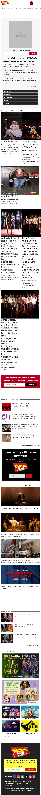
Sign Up (33, 53)
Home (3, 8)
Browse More (30, 445)
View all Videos (32, 646)
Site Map (26, 783)
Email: (20, 766)
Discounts (18, 737)
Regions (18, 783)
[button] (31, 3)
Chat (15, 8)
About (15, 781)
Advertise (8, 781)
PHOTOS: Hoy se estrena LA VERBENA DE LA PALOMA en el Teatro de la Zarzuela (10, 150)
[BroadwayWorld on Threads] (30, 777)
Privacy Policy (26, 790)
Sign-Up (30, 769)
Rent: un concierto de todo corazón (28, 285)
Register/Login (32, 8)
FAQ (7, 103)
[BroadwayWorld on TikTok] (26, 777)
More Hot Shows (6, 737)
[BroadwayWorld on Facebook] (15, 777)
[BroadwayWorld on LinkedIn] (22, 777)
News (8, 94)
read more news (31, 86)
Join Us (29, 781)
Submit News (9, 783)
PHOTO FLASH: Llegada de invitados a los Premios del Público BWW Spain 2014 (18, 79)
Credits (9, 97)
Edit (7, 100)
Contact (22, 781)
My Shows (23, 8)
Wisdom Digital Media (26, 788)
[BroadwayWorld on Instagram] (19, 777)
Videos (8, 91)
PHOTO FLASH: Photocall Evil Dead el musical (9, 203)
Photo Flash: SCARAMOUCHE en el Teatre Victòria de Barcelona (18, 65)
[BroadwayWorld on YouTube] (34, 777)
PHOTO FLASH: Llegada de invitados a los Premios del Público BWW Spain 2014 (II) (18, 71)
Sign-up (28, 476)
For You (9, 8)
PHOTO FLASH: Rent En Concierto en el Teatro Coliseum (10, 277)
